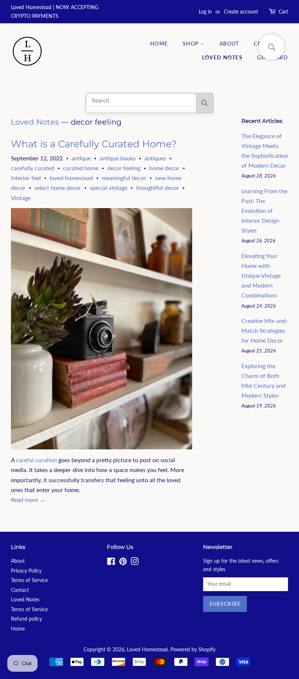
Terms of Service (29, 580)
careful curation (36, 459)
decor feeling (123, 167)
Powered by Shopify (192, 649)
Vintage (21, 197)
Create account (241, 11)
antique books (118, 158)
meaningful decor (124, 177)
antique (81, 158)
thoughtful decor (157, 187)
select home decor (57, 187)
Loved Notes (222, 57)
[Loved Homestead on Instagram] (135, 563)
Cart (283, 11)
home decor (164, 167)
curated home (80, 167)
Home (159, 43)
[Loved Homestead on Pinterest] (123, 563)
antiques (155, 158)
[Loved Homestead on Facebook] (111, 563)
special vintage (108, 187)
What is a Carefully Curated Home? (94, 144)
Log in (205, 11)
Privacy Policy (26, 571)
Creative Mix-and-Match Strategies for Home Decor (264, 330)
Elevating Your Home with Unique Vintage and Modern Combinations (261, 275)
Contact (20, 590)
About (229, 43)
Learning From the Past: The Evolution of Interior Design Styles (264, 210)
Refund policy (26, 619)
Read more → (28, 499)
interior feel (26, 177)
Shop (192, 43)
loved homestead (71, 177)
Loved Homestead (147, 649)
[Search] (204, 103)
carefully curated (32, 167)
